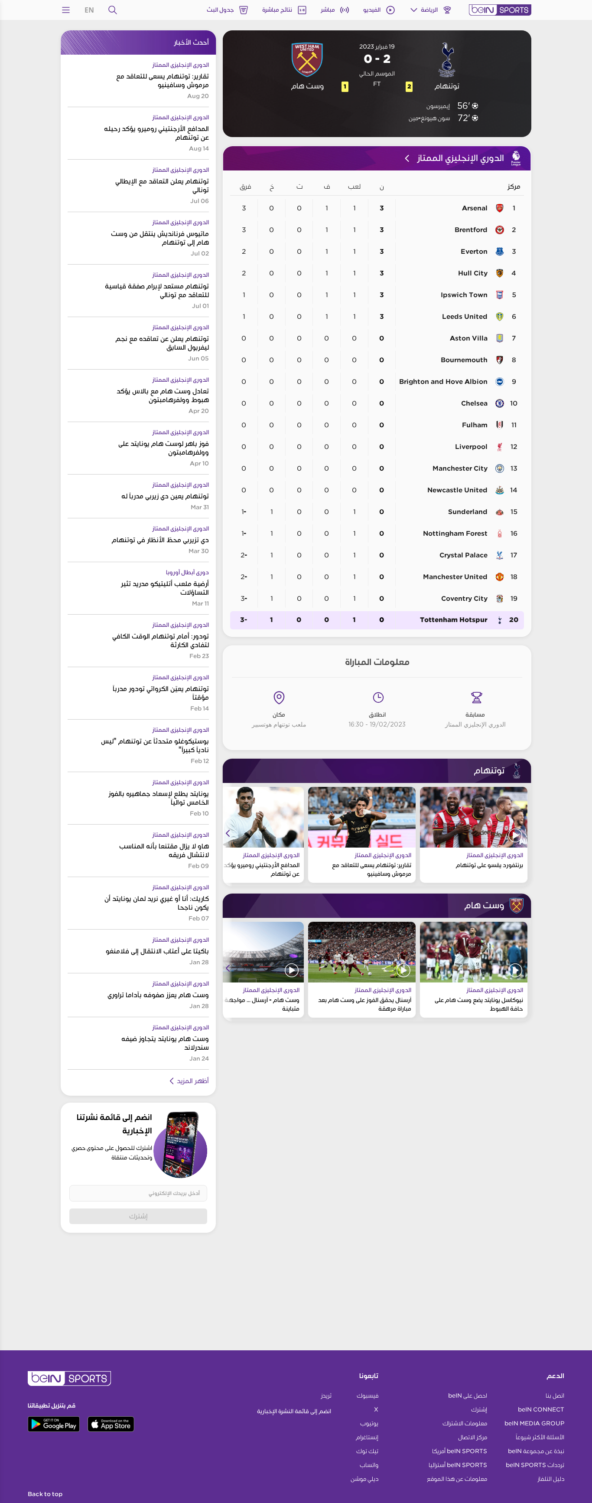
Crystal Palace (463, 555)
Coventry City (464, 598)
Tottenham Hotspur (454, 620)
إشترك (138, 1216)
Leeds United (465, 316)
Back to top (45, 1494)
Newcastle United (457, 490)
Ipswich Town (464, 295)
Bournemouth (464, 360)
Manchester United (455, 577)
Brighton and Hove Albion (443, 381)
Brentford (471, 230)
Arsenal (475, 208)
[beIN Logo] (500, 10)
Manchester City (460, 468)
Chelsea (474, 403)
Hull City (473, 273)
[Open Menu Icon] (66, 10)
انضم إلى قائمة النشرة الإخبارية (294, 1411)
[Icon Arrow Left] (228, 833)
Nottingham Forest (455, 533)
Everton (474, 251)
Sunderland (468, 512)
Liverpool (471, 447)
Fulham (475, 425)
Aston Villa (469, 338)
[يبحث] (112, 10)
